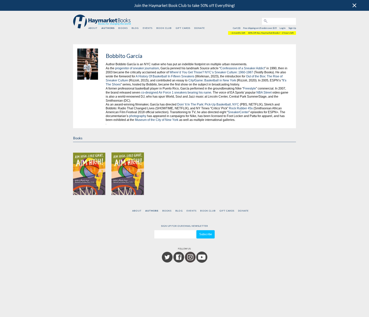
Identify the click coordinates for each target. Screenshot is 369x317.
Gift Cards (183, 28)
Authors (108, 28)
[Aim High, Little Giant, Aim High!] (89, 170)
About (93, 28)
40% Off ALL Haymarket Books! (264, 32)
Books (123, 28)
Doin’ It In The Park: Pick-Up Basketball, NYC (208, 104)
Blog (135, 28)
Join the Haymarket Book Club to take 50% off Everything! (184, 5)
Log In (283, 28)
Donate (199, 28)
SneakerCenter (238, 112)
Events (148, 28)
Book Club (164, 28)
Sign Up (292, 28)
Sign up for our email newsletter (184, 225)
